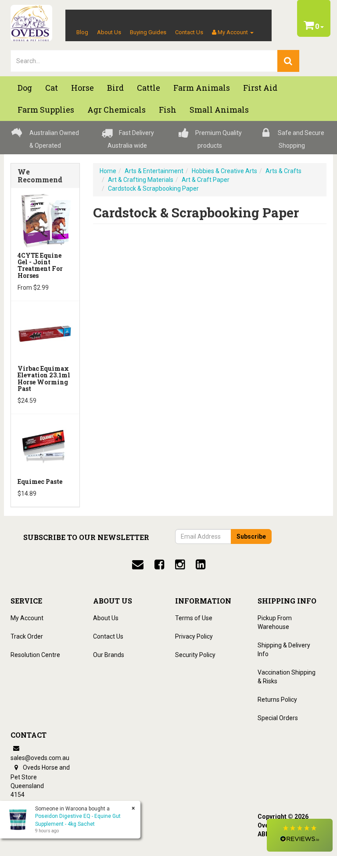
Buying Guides (148, 32)
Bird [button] (115, 87)
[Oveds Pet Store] (31, 20)
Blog (82, 32)
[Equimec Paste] (45, 445)
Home (108, 170)
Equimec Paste (40, 481)
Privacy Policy (194, 636)
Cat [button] (51, 87)
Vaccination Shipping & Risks (286, 677)
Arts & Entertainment (154, 170)
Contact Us (189, 32)
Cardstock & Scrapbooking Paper (153, 188)
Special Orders (278, 717)
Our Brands (108, 654)
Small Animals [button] (219, 109)
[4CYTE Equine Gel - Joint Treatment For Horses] (45, 219)
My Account (27, 618)
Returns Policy (277, 699)
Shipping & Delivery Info (284, 649)
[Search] (288, 61)
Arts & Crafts (283, 170)
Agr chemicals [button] (116, 109)
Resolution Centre (35, 654)
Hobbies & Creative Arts (224, 170)
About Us (109, 32)
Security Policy (195, 654)
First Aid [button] (260, 87)
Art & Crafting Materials (140, 179)
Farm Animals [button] (201, 87)
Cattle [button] (148, 87)
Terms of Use (193, 618)
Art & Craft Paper (205, 179)
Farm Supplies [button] (46, 109)
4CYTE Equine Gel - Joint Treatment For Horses (40, 265)
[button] (300, 835)
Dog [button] (25, 87)
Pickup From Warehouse (275, 622)
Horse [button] (82, 87)
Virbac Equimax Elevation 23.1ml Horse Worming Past (44, 378)
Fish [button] (167, 109)
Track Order (27, 636)
